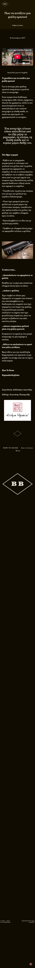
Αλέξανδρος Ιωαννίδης (22, 389)
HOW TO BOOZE (10, 448)
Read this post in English (17, 73)
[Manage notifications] (30, 964)
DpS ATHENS (31, 921)
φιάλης (28, 307)
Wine (18, 451)
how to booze (27, 448)
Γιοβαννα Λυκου (17, 25)
